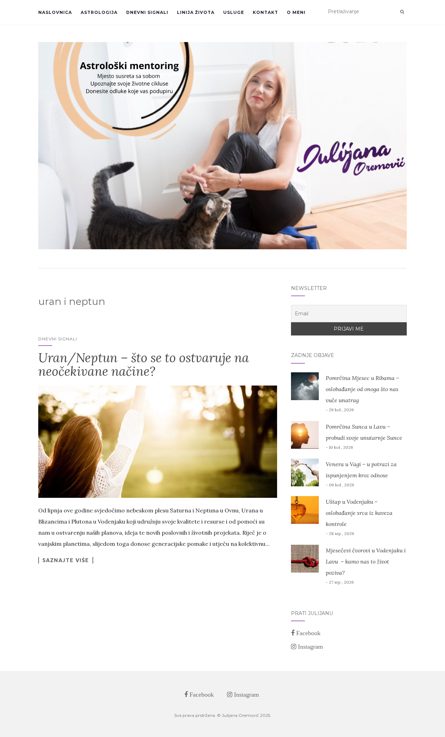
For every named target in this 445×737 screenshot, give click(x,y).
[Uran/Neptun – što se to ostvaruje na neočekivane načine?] (157, 442)
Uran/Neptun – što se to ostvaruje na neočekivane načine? (143, 365)
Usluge (233, 12)
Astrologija (99, 12)
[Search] (402, 12)
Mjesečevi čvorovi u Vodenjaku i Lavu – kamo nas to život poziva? (366, 561)
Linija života (196, 12)
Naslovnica (55, 12)
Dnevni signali (147, 12)
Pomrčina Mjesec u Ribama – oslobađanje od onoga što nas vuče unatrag (362, 389)
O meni (296, 12)
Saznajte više (65, 560)
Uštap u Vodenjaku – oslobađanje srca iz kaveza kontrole (359, 512)
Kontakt (265, 12)
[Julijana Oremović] (222, 145)
